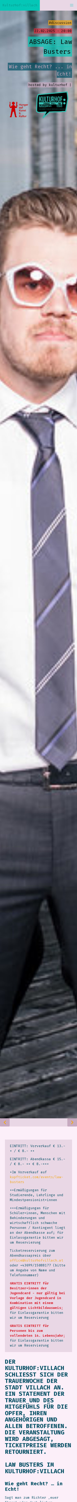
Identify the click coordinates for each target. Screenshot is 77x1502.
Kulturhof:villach (19, 5)
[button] (71, 5)
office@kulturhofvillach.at (36, 1260)
